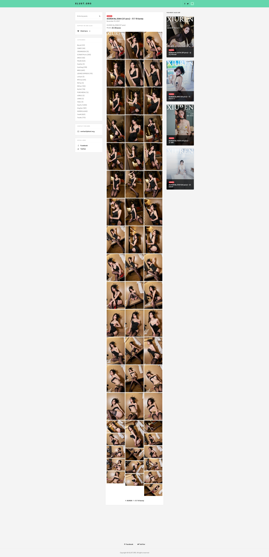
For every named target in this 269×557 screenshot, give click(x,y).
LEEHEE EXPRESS (83, 73)
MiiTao (79, 83)
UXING (79, 99)
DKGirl (79, 58)
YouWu (79, 118)
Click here (84, 31)
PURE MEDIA (81, 92)
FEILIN (79, 61)
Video (79, 102)
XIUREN (109, 16)
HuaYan (79, 64)
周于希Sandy (116, 28)
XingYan (80, 108)
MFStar (79, 80)
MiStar (79, 86)
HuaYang (80, 67)
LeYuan (79, 77)
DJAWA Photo (82, 55)
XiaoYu (79, 105)
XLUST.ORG (83, 3)
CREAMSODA (81, 51)
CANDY (79, 48)
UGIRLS (79, 96)
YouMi (79, 114)
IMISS (79, 70)
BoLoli (79, 45)
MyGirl (79, 89)
